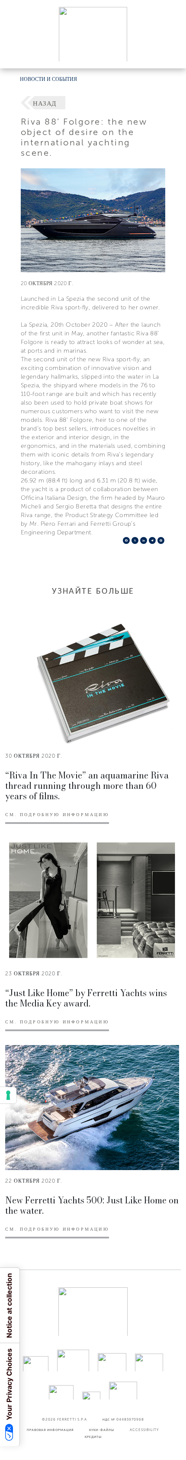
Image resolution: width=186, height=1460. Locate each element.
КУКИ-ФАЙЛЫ (101, 1430)
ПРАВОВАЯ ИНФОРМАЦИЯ (50, 1430)
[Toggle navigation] (170, 53)
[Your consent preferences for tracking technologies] (8, 1095)
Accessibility (144, 1430)
